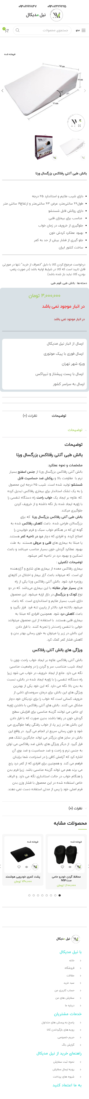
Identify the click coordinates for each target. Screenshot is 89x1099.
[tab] (59, 416)
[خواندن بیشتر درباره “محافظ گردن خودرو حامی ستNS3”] (70, 867)
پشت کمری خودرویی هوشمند (23, 877)
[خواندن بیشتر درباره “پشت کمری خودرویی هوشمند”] (26, 867)
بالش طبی (69, 283)
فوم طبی (56, 283)
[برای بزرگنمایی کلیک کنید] (79, 125)
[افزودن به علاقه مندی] (62, 867)
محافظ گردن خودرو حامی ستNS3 (66, 879)
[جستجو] (17, 30)
